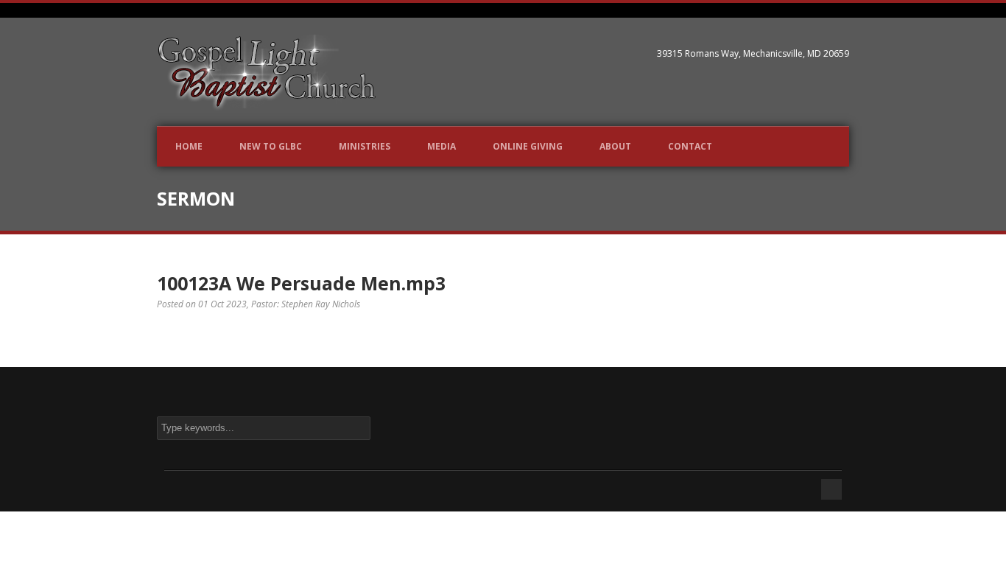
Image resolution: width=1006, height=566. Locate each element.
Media (441, 146)
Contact (690, 146)
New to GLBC (270, 146)
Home (189, 146)
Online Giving (528, 146)
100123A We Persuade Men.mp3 (301, 283)
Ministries (364, 146)
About (615, 146)
